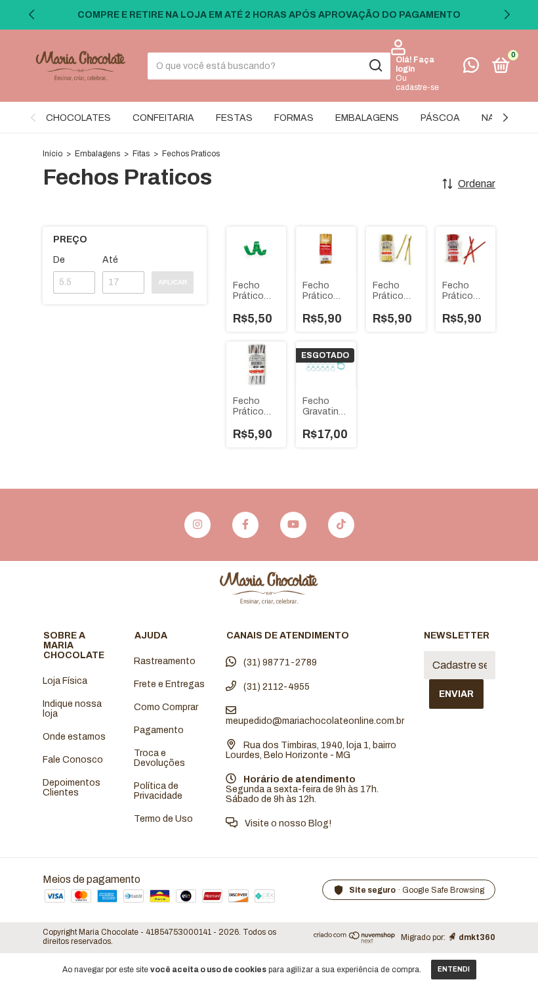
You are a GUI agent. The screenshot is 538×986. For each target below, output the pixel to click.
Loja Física (65, 681)
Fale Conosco (73, 760)
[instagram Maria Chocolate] (197, 525)
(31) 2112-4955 (275, 687)
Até (110, 260)
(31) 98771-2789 (279, 662)
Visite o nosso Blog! (287, 823)
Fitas (141, 153)
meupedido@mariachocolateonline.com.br (315, 721)
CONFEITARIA (163, 118)
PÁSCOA (440, 118)
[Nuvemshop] (355, 939)
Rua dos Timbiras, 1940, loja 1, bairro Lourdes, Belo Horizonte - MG (311, 750)
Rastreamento (165, 661)
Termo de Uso (163, 819)
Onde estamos (74, 737)
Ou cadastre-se (417, 83)
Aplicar (172, 282)
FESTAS (234, 118)
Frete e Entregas (169, 684)
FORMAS (294, 118)
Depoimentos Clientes (71, 787)
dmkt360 (477, 937)
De (59, 260)
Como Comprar (166, 707)
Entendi (454, 969)
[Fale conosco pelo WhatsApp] (471, 67)
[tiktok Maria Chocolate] (341, 525)
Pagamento (159, 730)
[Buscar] (375, 66)
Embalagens (97, 153)
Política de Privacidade (158, 791)
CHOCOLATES (78, 118)
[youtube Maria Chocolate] (293, 525)
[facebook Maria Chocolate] (245, 525)
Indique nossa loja (72, 709)
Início (52, 153)
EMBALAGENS (367, 118)
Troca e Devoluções (159, 758)
